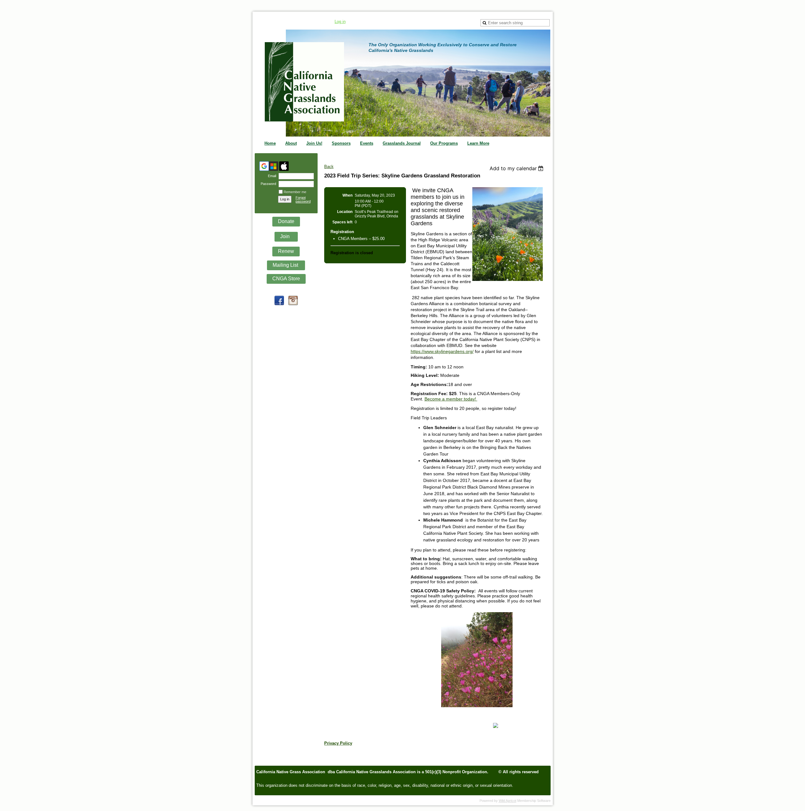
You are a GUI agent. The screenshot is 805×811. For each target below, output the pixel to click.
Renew (286, 251)
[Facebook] (279, 300)
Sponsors (341, 143)
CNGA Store (286, 278)
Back (329, 166)
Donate (286, 221)
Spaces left (342, 222)
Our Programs (444, 143)
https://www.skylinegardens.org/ (442, 351)
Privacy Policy (338, 743)
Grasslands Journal (402, 143)
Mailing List (286, 265)
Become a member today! (451, 398)
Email (271, 176)
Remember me (295, 192)
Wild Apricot (507, 801)
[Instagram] (293, 300)
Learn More (478, 143)
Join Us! (314, 143)
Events (366, 143)
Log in (340, 21)
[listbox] (517, 168)
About (291, 143)
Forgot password (303, 199)
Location (345, 212)
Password (267, 184)
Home (270, 143)
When (347, 195)
